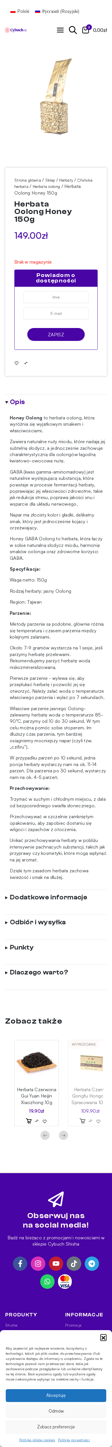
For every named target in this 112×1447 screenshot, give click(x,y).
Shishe (11, 1325)
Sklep (50, 180)
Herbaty (66, 180)
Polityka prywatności (74, 1440)
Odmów (56, 1411)
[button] (103, 1337)
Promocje (73, 1325)
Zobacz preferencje (56, 1427)
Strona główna (27, 180)
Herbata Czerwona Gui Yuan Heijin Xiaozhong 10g (36, 1096)
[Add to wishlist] (16, 363)
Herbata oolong (46, 186)
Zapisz (56, 334)
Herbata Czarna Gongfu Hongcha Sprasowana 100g (90, 1096)
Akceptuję (56, 1395)
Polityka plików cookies (37, 1440)
